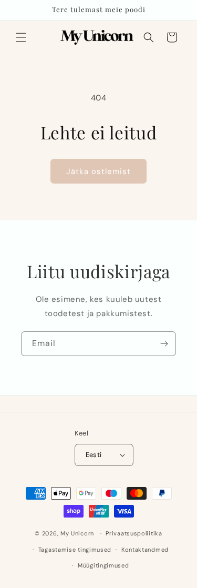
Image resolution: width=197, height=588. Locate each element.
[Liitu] (163, 343)
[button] (21, 37)
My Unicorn (77, 533)
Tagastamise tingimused (74, 549)
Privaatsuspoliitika (134, 533)
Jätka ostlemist (98, 171)
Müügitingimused (103, 565)
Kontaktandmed (145, 549)
